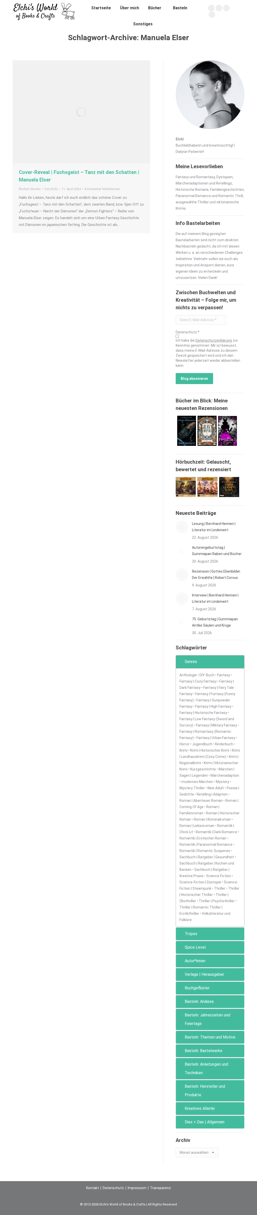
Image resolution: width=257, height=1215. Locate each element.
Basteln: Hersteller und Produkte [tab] (205, 1090)
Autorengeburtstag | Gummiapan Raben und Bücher (217, 550)
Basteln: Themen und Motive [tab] (210, 1037)
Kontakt (92, 1188)
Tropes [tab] (191, 933)
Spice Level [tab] (195, 947)
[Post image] (182, 527)
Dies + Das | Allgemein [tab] (204, 1122)
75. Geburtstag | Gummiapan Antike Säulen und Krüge (215, 622)
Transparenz (160, 1188)
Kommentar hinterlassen (102, 189)
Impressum (137, 1188)
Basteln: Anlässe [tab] (199, 1001)
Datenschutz (113, 1188)
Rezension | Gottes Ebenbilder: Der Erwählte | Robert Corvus (216, 574)
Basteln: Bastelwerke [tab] (203, 1050)
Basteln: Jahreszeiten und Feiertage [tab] (207, 1019)
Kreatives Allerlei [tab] (200, 1108)
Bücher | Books (30, 189)
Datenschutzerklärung (214, 340)
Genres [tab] (191, 661)
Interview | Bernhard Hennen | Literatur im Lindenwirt (215, 598)
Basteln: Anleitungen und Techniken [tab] (206, 1068)
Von (51, 189)
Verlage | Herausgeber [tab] (204, 974)
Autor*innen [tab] (195, 960)
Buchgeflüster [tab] (197, 988)
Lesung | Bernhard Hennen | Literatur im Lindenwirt (213, 527)
